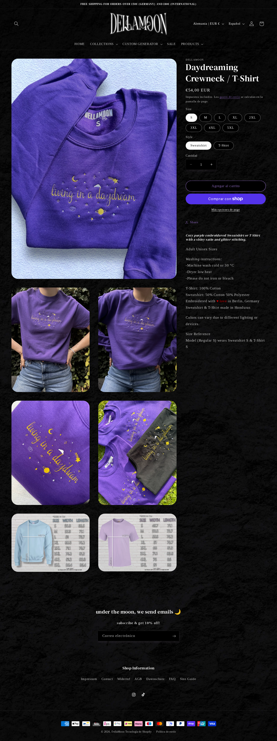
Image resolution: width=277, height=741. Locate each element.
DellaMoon (118, 731)
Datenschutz (155, 679)
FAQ (172, 679)
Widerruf (123, 679)
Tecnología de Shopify (138, 731)
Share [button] (194, 222)
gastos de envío (230, 96)
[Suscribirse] (174, 636)
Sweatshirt (198, 145)
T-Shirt (223, 145)
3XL (193, 127)
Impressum (89, 679)
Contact (107, 679)
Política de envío (166, 731)
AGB (138, 679)
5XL (230, 127)
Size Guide (188, 679)
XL (235, 117)
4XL (212, 127)
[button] (16, 24)
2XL (252, 117)
